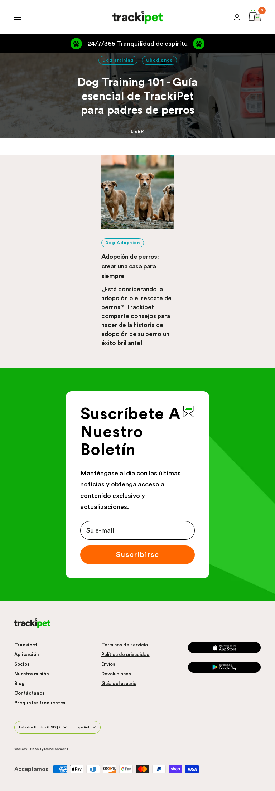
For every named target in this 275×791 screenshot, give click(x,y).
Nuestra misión (31, 673)
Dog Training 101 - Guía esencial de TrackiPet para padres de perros (137, 96)
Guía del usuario (118, 683)
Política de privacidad (125, 654)
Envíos (108, 664)
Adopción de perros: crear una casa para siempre (130, 266)
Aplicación (26, 654)
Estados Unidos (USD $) (39, 727)
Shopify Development (49, 749)
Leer (137, 131)
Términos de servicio (124, 644)
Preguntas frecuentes (39, 702)
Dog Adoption (122, 243)
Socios (21, 664)
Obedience (159, 60)
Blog (19, 683)
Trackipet (25, 644)
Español (82, 727)
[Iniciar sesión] (237, 17)
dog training (118, 60)
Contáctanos (29, 693)
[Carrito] (255, 17)
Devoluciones (116, 673)
